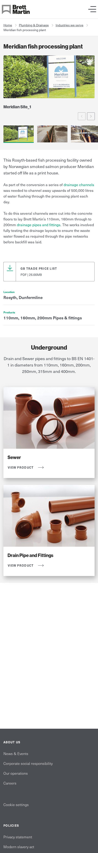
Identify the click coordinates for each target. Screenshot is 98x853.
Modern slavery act (18, 846)
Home (7, 25)
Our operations (15, 773)
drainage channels (79, 184)
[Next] (91, 116)
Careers (9, 783)
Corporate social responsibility (28, 763)
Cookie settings (16, 804)
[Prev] (82, 116)
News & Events (15, 753)
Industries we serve (69, 25)
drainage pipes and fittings (38, 224)
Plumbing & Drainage (34, 25)
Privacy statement (17, 836)
